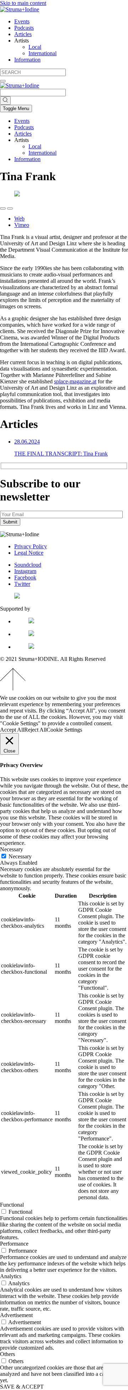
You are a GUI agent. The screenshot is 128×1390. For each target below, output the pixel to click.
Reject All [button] (35, 730)
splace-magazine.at (75, 381)
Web (19, 219)
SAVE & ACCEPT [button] (22, 1387)
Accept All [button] (12, 730)
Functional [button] (12, 1205)
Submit (10, 522)
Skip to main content (23, 3)
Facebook (25, 577)
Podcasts (24, 28)
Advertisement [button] (16, 1315)
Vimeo (21, 225)
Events (22, 21)
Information (27, 60)
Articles (23, 34)
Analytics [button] (10, 1276)
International (42, 53)
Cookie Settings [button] (64, 730)
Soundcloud (27, 565)
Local (34, 47)
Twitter (22, 584)
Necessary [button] (11, 849)
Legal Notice (28, 553)
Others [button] (7, 1354)
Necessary (20, 856)
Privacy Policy (30, 546)
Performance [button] (14, 1244)
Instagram (25, 571)
